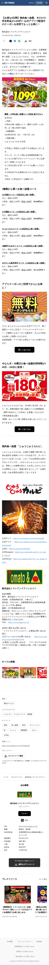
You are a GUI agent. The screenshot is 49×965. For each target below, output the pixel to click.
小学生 (6, 735)
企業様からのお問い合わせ (24, 951)
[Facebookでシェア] (15, 41)
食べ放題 (14, 725)
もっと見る (43, 879)
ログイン (31, 3)
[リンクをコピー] (30, 41)
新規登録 (39, 3)
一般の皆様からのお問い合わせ (24, 956)
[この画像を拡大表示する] (10, 672)
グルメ (34, 730)
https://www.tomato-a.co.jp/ (18, 622)
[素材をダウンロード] (26, 41)
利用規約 (39, 941)
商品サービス (9, 703)
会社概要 (10, 941)
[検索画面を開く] (46, 2)
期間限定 (24, 730)
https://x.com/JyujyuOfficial (19, 549)
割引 (24, 725)
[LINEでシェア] (19, 41)
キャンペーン (35, 725)
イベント (13, 730)
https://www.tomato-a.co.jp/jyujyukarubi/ (28, 538)
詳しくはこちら (24, 350)
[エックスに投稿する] (10, 41)
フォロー (24, 813)
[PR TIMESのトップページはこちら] (9, 3)
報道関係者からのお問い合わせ (24, 946)
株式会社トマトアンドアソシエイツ (24, 803)
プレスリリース (16, 777)
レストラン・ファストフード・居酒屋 (18, 714)
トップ (5, 777)
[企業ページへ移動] (24, 795)
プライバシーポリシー (24, 941)
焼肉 (5, 725)
